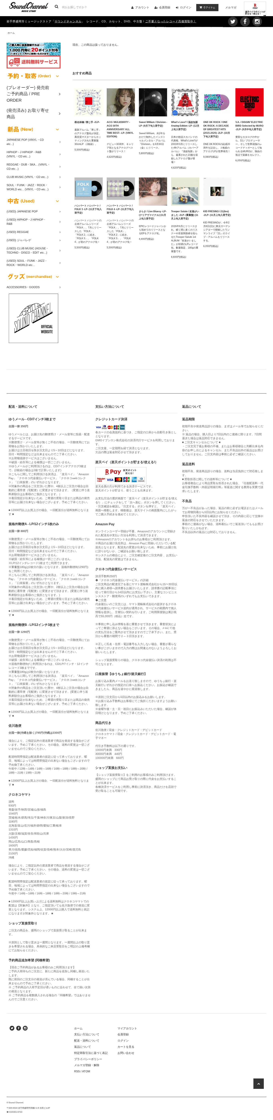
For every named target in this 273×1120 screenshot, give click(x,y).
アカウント (142, 7)
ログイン (185, 7)
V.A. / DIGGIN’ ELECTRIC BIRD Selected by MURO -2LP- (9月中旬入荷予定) (249, 126)
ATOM (86, 1071)
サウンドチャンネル (68, 21)
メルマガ (230, 7)
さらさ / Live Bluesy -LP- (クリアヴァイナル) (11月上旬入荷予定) (152, 215)
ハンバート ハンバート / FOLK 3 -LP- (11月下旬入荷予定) (88, 209)
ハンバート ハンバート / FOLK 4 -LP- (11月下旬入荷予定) (120, 209)
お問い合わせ (126, 1053)
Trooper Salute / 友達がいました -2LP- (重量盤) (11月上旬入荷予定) (185, 215)
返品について (82, 1046)
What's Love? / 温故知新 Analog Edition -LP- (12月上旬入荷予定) (185, 126)
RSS (77, 1071)
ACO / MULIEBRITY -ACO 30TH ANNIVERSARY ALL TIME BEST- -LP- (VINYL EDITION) (120, 129)
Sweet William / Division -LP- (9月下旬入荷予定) (153, 124)
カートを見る (126, 1046)
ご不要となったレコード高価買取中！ (170, 21)
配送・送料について (86, 1040)
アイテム (209, 7)
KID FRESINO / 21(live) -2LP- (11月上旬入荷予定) (217, 213)
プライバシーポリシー (88, 1059)
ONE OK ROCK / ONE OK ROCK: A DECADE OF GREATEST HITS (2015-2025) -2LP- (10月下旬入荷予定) (216, 129)
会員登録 (164, 7)
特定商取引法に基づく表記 (91, 1053)
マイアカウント (127, 1028)
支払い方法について (86, 1034)
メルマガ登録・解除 (86, 1065)
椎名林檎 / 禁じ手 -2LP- (87, 122)
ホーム (11, 33)
